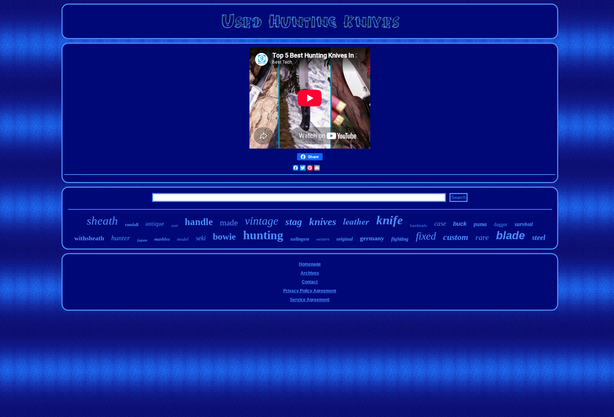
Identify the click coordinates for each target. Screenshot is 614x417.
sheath (102, 220)
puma (480, 224)
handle (199, 221)
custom (455, 237)
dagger (500, 224)
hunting (263, 235)
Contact (310, 281)
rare (482, 237)
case (440, 223)
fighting (400, 239)
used (174, 226)
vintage (261, 220)
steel (538, 237)
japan (142, 240)
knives (322, 221)
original (344, 239)
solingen (299, 239)
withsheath (89, 238)
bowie (224, 236)
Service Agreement (309, 299)
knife (389, 220)
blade (510, 235)
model (183, 239)
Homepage (310, 264)
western (322, 239)
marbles (162, 239)
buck (460, 223)
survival (524, 224)
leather (356, 221)
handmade (418, 225)
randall (131, 224)
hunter (120, 238)
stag (293, 221)
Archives (310, 273)
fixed (426, 236)
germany (372, 238)
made (229, 222)
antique (154, 223)
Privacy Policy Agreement (309, 290)
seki (201, 238)
